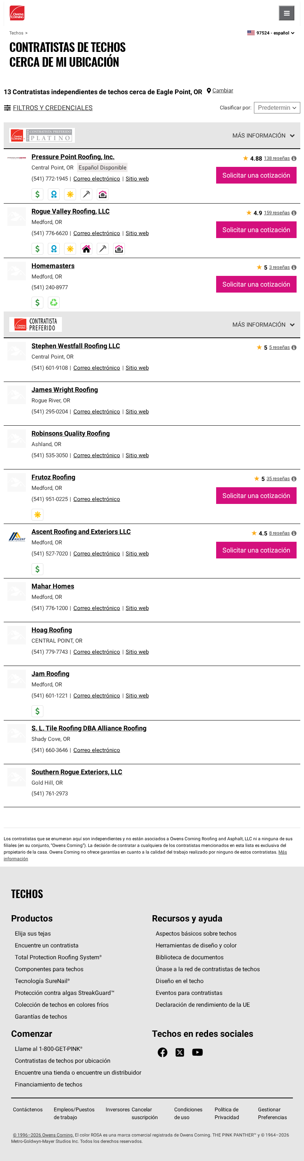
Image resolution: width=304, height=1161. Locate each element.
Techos (16, 33)
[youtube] (197, 1052)
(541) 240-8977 (50, 287)
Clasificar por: (235, 107)
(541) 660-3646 (50, 749)
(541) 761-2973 (50, 793)
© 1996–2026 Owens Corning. (43, 1135)
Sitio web (137, 178)
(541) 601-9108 (50, 367)
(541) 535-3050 (50, 455)
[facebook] (162, 1052)
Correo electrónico (96, 178)
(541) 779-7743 (50, 651)
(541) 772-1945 (50, 178)
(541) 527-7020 (50, 553)
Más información (258, 135)
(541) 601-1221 (50, 695)
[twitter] (179, 1052)
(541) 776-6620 (50, 233)
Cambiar (222, 90)
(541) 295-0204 (50, 411)
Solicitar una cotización (256, 175)
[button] (294, 158)
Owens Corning (17, 13)
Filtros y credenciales (53, 107)
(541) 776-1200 (50, 607)
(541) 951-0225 (50, 498)
